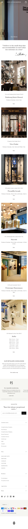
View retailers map (14, 372)
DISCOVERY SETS (5, 456)
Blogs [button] (2, 490)
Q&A (2, 441)
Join (24, 413)
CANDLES (3, 461)
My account (3, 446)
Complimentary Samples (6, 427)
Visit (14, 103)
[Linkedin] (10, 496)
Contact (3, 444)
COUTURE (3, 463)
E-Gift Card (3, 439)
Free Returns (4, 429)
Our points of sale (5, 480)
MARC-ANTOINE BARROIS (8, 513)
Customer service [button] (4, 422)
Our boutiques (4, 478)
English (4, 504)
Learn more (11, 395)
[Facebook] (2, 496)
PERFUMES (3, 458)
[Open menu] (3, 2)
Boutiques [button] (3, 473)
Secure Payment (4, 434)
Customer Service (5, 436)
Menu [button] (2, 451)
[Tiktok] (4, 496)
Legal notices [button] (4, 486)
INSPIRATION (4, 466)
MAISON (3, 468)
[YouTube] (13, 496)
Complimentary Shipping (6, 432)
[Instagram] (7, 496)
